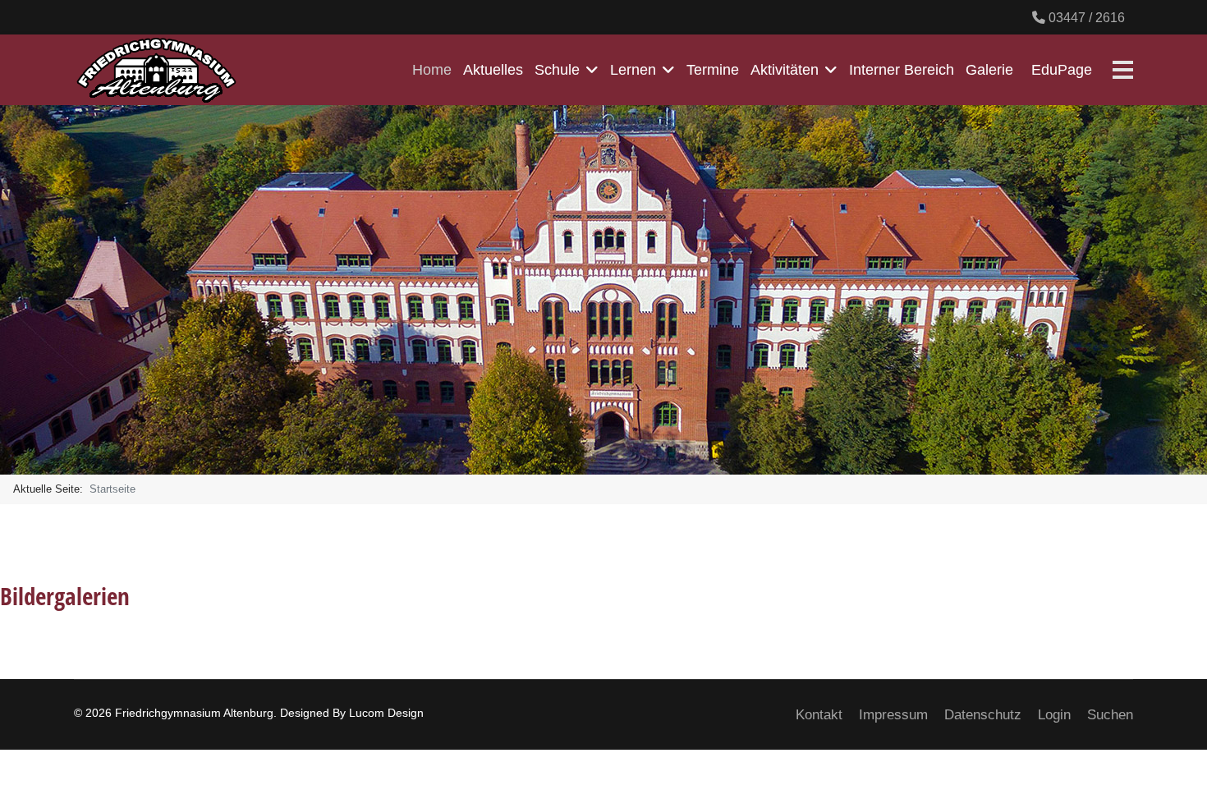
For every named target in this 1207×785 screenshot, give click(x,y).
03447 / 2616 (1087, 18)
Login (1054, 715)
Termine (712, 70)
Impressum (893, 715)
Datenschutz (982, 715)
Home (432, 70)
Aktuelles (493, 70)
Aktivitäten (784, 70)
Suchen (1110, 715)
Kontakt (819, 715)
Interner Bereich (901, 70)
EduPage (1061, 70)
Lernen (633, 70)
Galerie (989, 70)
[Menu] (1123, 69)
